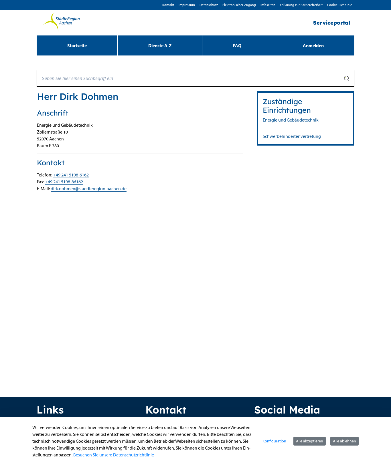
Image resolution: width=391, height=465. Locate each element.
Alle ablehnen (344, 441)
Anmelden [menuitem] (313, 45)
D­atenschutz (209, 5)
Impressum (187, 5)
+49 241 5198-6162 (71, 175)
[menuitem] (77, 45)
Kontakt (168, 5)
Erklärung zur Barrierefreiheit (301, 5)
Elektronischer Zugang (239, 5)
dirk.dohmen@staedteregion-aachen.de (89, 188)
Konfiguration (274, 441)
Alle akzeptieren (309, 441)
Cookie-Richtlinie (339, 5)
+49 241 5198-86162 (64, 181)
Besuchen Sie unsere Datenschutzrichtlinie (113, 455)
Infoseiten (267, 5)
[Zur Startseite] (61, 23)
